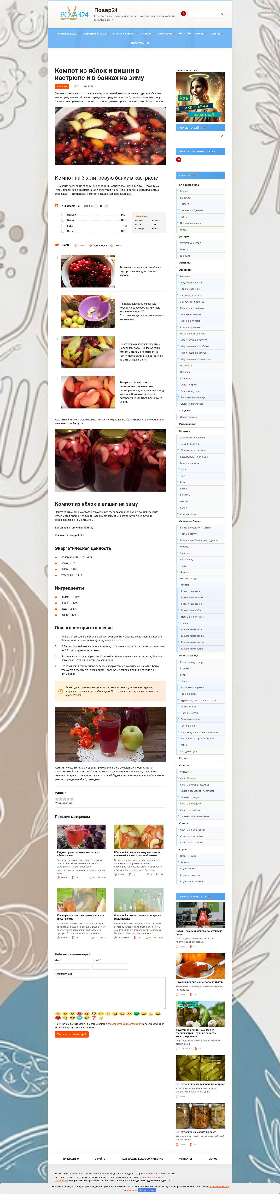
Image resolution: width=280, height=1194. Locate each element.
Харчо (184, 744)
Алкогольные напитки (192, 437)
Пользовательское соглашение (142, 1158)
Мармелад (186, 365)
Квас (182, 482)
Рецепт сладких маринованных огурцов (200, 1084)
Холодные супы (188, 751)
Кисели (184, 488)
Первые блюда (66, 33)
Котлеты (185, 584)
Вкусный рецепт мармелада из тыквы (199, 982)
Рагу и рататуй (189, 533)
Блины (184, 191)
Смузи (183, 507)
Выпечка (185, 197)
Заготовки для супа (191, 295)
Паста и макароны (190, 223)
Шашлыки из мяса (191, 629)
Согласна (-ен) (147, 1190)
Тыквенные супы (190, 719)
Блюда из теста (123, 33)
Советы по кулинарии (192, 829)
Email (97, 960)
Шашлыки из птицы (192, 642)
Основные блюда (94, 33)
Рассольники (188, 725)
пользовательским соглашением (125, 1024)
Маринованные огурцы (194, 352)
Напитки (185, 33)
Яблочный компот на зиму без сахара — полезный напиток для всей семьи (138, 854)
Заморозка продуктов (192, 301)
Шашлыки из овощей (193, 635)
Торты (184, 216)
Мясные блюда (188, 578)
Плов (183, 565)
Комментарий (63, 974)
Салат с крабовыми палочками (198, 790)
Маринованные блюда (193, 333)
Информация (140, 43)
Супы (183, 674)
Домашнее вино (190, 443)
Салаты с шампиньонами (195, 816)
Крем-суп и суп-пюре (192, 662)
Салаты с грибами (190, 810)
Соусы (198, 33)
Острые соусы (188, 855)
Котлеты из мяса (190, 591)
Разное (183, 758)
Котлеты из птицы (191, 603)
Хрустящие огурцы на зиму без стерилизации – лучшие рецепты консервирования (196, 1033)
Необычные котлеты (192, 616)
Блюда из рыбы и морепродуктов (199, 540)
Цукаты (184, 249)
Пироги (185, 203)
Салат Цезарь (187, 778)
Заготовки (165, 33)
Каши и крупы (188, 559)
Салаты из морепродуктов (195, 784)
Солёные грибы (189, 384)
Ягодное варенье (190, 288)
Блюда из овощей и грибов (195, 527)
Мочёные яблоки (190, 320)
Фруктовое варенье (192, 282)
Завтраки (185, 262)
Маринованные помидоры (196, 359)
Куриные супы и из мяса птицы (198, 700)
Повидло (185, 371)
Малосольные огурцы (193, 397)
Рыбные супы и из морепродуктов (200, 732)
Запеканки (186, 553)
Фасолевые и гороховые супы (197, 738)
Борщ (184, 681)
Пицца (183, 229)
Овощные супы (189, 712)
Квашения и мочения (192, 308)
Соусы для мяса (189, 868)
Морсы (184, 501)
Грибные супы (189, 693)
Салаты (146, 33)
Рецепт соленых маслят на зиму (196, 1132)
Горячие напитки (189, 463)
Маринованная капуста (194, 339)
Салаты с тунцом (190, 797)
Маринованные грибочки (195, 346)
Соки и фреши (188, 514)
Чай (183, 475)
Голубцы (184, 546)
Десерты (184, 236)
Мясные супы (188, 706)
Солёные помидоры (192, 403)
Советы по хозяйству (192, 842)
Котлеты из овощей (192, 597)
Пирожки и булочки (192, 210)
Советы (215, 33)
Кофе (183, 469)
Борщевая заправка (192, 687)
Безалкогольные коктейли (194, 456)
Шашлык (186, 623)
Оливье (184, 771)
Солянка (184, 668)
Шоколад (185, 255)
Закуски (184, 410)
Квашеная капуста (191, 314)
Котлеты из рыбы (191, 610)
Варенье (185, 276)
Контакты (185, 1158)
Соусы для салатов (190, 875)
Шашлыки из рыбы (192, 648)
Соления (185, 378)
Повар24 (106, 10)
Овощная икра (188, 417)
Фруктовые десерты (191, 242)
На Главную (71, 1158)
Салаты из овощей (190, 803)
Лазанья (185, 572)
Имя (58, 960)
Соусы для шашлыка (191, 881)
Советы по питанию (191, 836)
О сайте (100, 1158)
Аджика (185, 862)
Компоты (62, 86)
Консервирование (190, 327)
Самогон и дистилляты (193, 450)
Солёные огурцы (190, 391)
